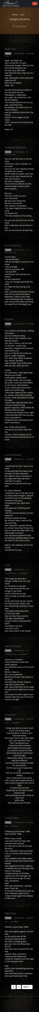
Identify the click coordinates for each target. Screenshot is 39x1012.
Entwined (10, 714)
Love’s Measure (13, 454)
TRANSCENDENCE (15, 147)
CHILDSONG (12, 817)
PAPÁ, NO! (10, 49)
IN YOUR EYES (13, 245)
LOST (8, 565)
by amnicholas (19, 53)
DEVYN (9, 319)
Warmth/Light (13, 646)
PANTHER (10, 913)
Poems (8, 53)
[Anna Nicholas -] (12, 3)
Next (26, 987)
